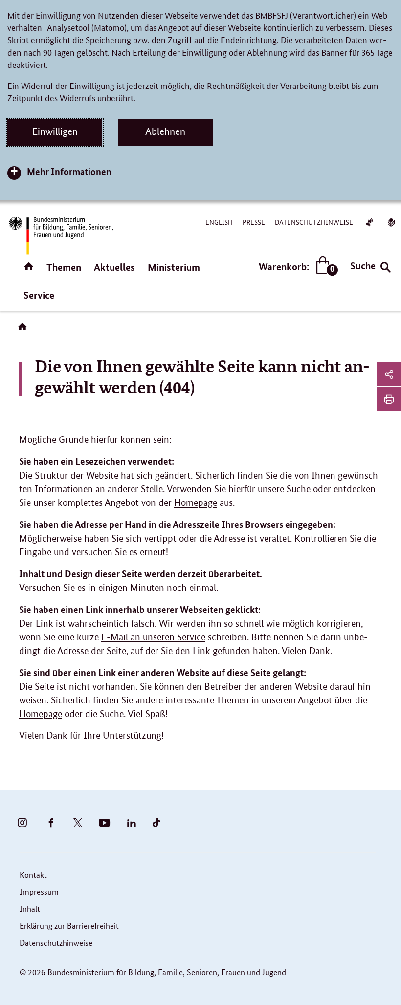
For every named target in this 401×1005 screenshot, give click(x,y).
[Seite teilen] (389, 374)
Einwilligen (55, 131)
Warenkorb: (296, 267)
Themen (63, 267)
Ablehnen (165, 131)
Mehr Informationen (69, 171)
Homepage (195, 502)
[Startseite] (24, 330)
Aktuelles (114, 267)
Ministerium (174, 267)
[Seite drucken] (389, 399)
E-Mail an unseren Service (153, 637)
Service (38, 295)
